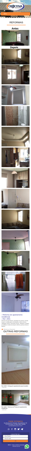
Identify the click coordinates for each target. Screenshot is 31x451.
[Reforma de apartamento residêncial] (15, 64)
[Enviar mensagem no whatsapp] (26, 448)
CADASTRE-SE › (15, 434)
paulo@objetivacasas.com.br (15, 425)
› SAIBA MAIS (4, 387)
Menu (5, 13)
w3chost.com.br (16, 446)
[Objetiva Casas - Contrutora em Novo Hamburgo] (15, 10)
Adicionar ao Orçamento (9, 329)
